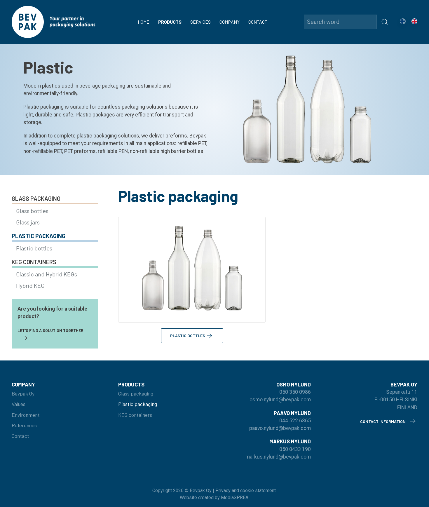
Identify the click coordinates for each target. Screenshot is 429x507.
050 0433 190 (295, 449)
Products (170, 22)
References (24, 425)
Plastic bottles (34, 248)
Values (18, 404)
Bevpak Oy (23, 393)
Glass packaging (36, 198)
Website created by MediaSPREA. (214, 497)
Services (200, 22)
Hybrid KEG (30, 285)
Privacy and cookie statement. (246, 490)
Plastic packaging (38, 235)
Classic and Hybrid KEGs (46, 274)
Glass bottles (32, 210)
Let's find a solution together (50, 330)
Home (143, 22)
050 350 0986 (295, 392)
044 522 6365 (295, 421)
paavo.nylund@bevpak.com (280, 428)
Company (229, 22)
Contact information (383, 421)
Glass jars (28, 222)
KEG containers (34, 261)
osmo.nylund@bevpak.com (280, 400)
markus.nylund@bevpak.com (278, 457)
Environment (26, 415)
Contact (257, 22)
